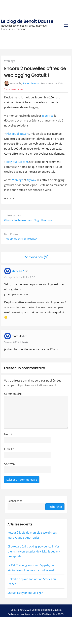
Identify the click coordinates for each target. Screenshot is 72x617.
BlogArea (48, 115)
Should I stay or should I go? (25, 593)
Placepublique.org (17, 134)
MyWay (31, 180)
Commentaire (14, 394)
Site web (9, 464)
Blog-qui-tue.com (17, 162)
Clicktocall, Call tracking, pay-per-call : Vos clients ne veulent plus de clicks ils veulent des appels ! (34, 551)
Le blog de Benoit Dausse (27, 21)
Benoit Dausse (31, 83)
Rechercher (15, 501)
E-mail (9, 449)
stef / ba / (18, 271)
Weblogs (9, 61)
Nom (8, 434)
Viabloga (17, 180)
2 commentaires (13, 89)
